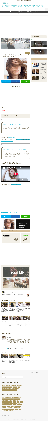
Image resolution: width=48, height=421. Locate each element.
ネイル (19, 403)
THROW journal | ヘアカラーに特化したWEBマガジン (15, 149)
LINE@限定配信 (18, 397)
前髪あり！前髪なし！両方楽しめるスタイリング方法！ (43, 71)
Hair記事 (33, 6)
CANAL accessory (8, 397)
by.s (3, 397)
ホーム (3, 6)
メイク (42, 6)
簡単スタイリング (5, 410)
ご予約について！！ (7, 6)
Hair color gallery (14, 6)
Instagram (21, 348)
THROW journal (11, 137)
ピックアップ (4, 404)
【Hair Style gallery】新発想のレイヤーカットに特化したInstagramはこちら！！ (24, 11)
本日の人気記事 (33, 61)
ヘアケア (8, 406)
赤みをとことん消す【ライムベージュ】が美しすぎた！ (43, 78)
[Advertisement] (24, 26)
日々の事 (16, 409)
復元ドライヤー (38, 6)
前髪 (6, 407)
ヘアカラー (4, 212)
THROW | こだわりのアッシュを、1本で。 (12, 124)
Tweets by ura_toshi (34, 372)
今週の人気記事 (38, 61)
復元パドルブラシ (11, 409)
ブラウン (14, 404)
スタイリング (14, 403)
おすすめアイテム (5, 400)
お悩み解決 (8, 385)
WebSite (9, 348)
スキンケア (9, 403)
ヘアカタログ (10, 387)
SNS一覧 (25, 9)
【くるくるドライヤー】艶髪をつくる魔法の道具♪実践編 (43, 65)
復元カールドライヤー (15, 388)
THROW (9, 212)
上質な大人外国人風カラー (27, 6)
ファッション (10, 404)
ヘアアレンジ (4, 387)
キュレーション (20, 9)
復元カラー (10, 407)
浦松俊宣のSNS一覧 (5, 415)
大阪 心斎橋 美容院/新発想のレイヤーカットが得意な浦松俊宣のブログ (25, 419)
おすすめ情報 (11, 400)
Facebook (15, 348)
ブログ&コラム (20, 6)
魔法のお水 (11, 410)
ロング (3, 407)
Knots (13, 397)
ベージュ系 (13, 406)
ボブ (16, 406)
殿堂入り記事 (44, 61)
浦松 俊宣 (9, 337)
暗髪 (20, 409)
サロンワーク (4, 403)
